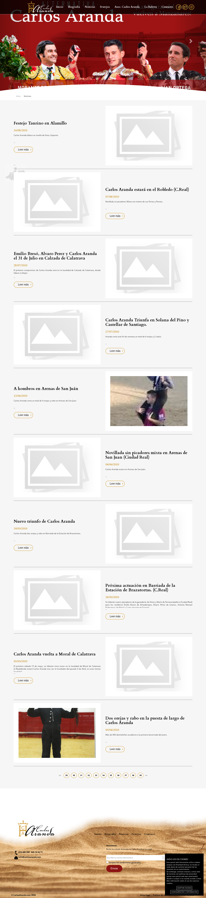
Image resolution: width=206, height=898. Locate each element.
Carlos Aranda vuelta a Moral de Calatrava (55, 654)
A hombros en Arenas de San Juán (46, 388)
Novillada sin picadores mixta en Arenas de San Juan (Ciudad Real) (146, 455)
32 (89, 775)
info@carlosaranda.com (30, 857)
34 (103, 775)
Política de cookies (162, 895)
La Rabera (151, 7)
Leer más (23, 149)
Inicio (59, 7)
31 (81, 775)
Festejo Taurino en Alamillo (40, 123)
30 (74, 775)
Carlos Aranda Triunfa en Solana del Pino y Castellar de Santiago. (147, 322)
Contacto (167, 7)
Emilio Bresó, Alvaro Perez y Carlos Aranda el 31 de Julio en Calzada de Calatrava (55, 256)
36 (118, 775)
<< (60, 775)
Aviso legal (145, 895)
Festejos (105, 7)
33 (96, 775)
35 (111, 775)
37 (126, 775)
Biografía (74, 7)
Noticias (90, 7)
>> (146, 775)
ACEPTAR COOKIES (184, 888)
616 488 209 (24, 852)
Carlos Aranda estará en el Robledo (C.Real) (147, 189)
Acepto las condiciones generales (125, 862)
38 (133, 775)
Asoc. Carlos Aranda (127, 7)
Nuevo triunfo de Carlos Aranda (44, 521)
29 (66, 775)
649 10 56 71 (37, 852)
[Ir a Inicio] (39, 7)
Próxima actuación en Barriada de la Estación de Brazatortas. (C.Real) (140, 588)
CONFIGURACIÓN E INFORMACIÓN (184, 892)
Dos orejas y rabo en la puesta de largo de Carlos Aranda (145, 720)
